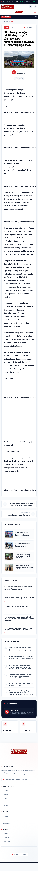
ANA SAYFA (5, 21)
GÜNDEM (6, 805)
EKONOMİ (6, 802)
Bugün (6, 790)
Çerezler (7, 841)
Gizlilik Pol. (8, 834)
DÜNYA (12, 21)
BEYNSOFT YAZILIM (20, 854)
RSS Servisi (6, 823)
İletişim (6, 820)
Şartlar (6, 837)
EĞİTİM (6, 798)
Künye (6, 816)
